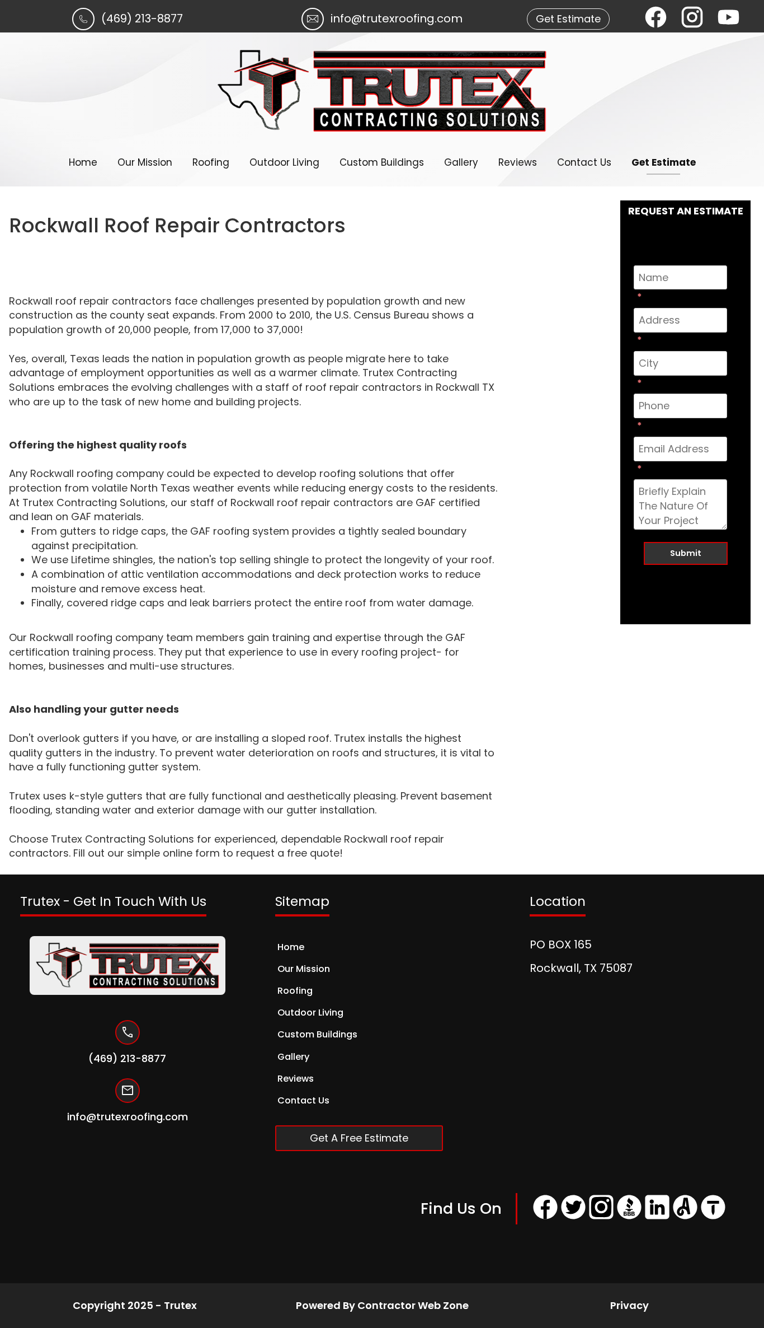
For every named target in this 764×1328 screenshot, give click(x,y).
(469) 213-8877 (142, 18)
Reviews (517, 162)
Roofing (210, 162)
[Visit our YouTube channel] (728, 19)
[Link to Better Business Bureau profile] (629, 1217)
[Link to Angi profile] (685, 1217)
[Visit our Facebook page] (656, 19)
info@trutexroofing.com (397, 18)
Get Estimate (663, 162)
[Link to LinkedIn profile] (657, 1217)
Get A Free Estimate (359, 1138)
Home (83, 162)
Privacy (629, 1305)
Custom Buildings (381, 162)
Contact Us (584, 162)
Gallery (461, 162)
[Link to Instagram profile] (601, 1217)
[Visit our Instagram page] (692, 19)
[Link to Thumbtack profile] (713, 1217)
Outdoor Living (284, 162)
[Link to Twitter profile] (573, 1217)
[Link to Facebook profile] (545, 1217)
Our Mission (144, 162)
